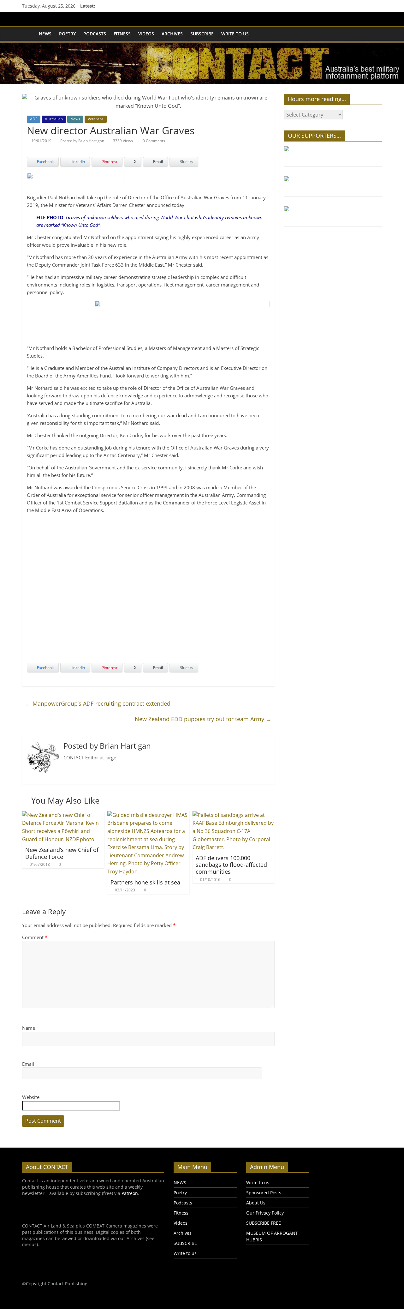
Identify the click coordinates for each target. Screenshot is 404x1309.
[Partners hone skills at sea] (148, 814)
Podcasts (94, 34)
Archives (172, 34)
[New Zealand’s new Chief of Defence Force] (63, 814)
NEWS (45, 34)
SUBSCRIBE (202, 34)
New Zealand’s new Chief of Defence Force (61, 853)
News (75, 119)
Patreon (130, 1193)
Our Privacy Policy (265, 1213)
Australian (54, 119)
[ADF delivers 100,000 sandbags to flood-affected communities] (234, 814)
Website (30, 1097)
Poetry (67, 34)
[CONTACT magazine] (28, 33)
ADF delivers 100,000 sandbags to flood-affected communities (231, 864)
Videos (146, 34)
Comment (34, 937)
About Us (255, 1203)
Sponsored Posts (263, 1193)
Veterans (96, 119)
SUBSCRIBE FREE (263, 1223)
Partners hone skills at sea (145, 882)
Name (28, 1028)
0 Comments (153, 140)
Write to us (235, 34)
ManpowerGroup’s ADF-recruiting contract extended (97, 703)
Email (28, 1064)
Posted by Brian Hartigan (82, 140)
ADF (33, 119)
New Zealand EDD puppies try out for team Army (203, 719)
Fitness (122, 34)
